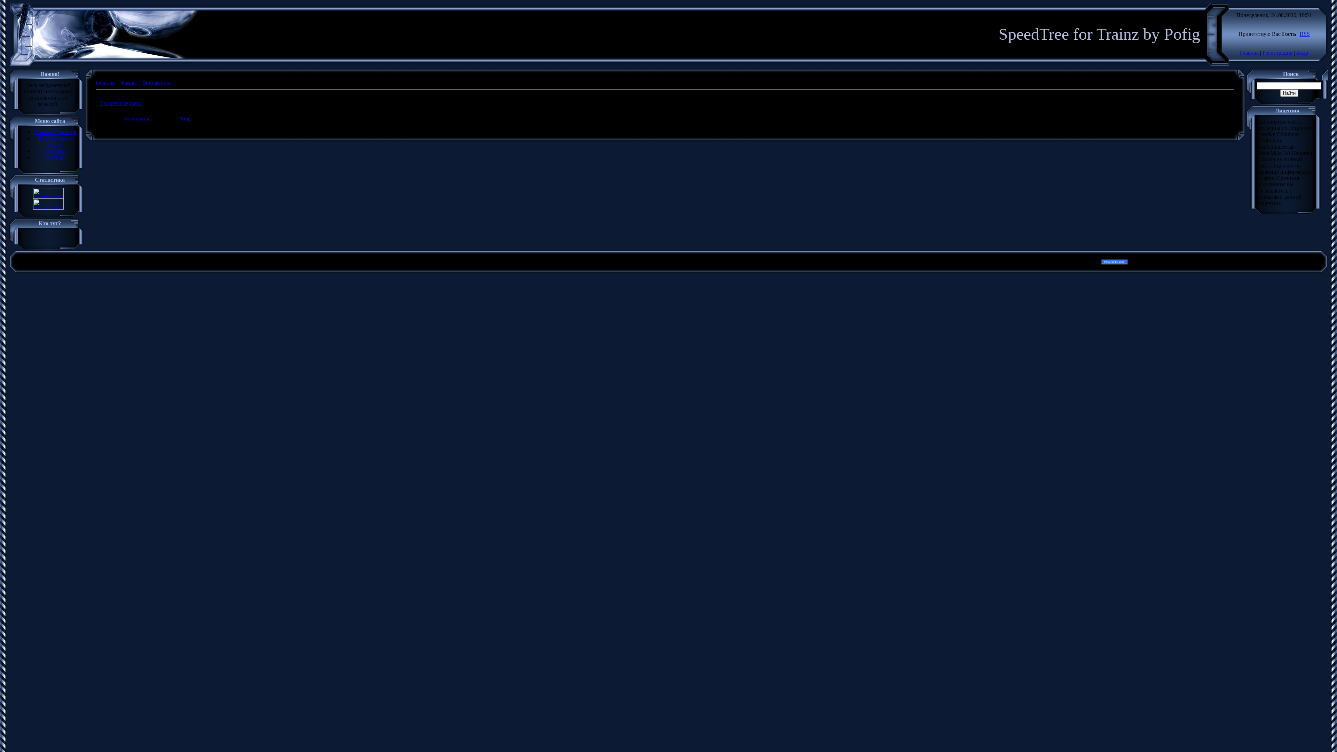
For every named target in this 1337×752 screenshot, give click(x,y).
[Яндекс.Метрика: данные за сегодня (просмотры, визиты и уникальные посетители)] (48, 204)
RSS (1305, 34)
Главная (1249, 53)
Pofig (185, 119)
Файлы (128, 83)
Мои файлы (156, 83)
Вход (1302, 53)
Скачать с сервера (121, 103)
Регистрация (1277, 53)
